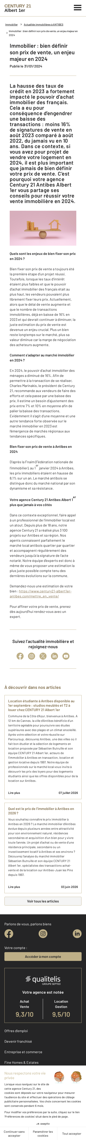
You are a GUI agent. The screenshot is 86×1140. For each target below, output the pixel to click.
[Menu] (78, 7)
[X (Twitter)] (43, 656)
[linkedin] (77, 933)
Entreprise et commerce (23, 1052)
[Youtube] (65, 656)
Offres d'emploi (16, 1031)
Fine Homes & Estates (21, 1062)
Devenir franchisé (18, 1041)
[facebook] (8, 933)
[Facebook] (20, 656)
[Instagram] (31, 656)
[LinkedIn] (54, 656)
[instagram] (43, 933)
